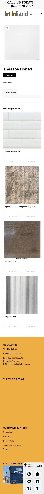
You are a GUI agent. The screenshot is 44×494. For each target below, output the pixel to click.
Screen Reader (31, 465)
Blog (5, 448)
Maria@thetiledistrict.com (19, 364)
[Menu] (35, 13)
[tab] (10, 92)
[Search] (29, 13)
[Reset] (37, 489)
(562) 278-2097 (16, 353)
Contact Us (7, 432)
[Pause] (37, 474)
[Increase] (37, 481)
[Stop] (29, 481)
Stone (10, 82)
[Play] (29, 474)
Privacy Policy (9, 441)
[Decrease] (29, 489)
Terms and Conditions (12, 445)
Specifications (11, 92)
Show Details (31, 161)
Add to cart (9, 75)
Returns (6, 436)
